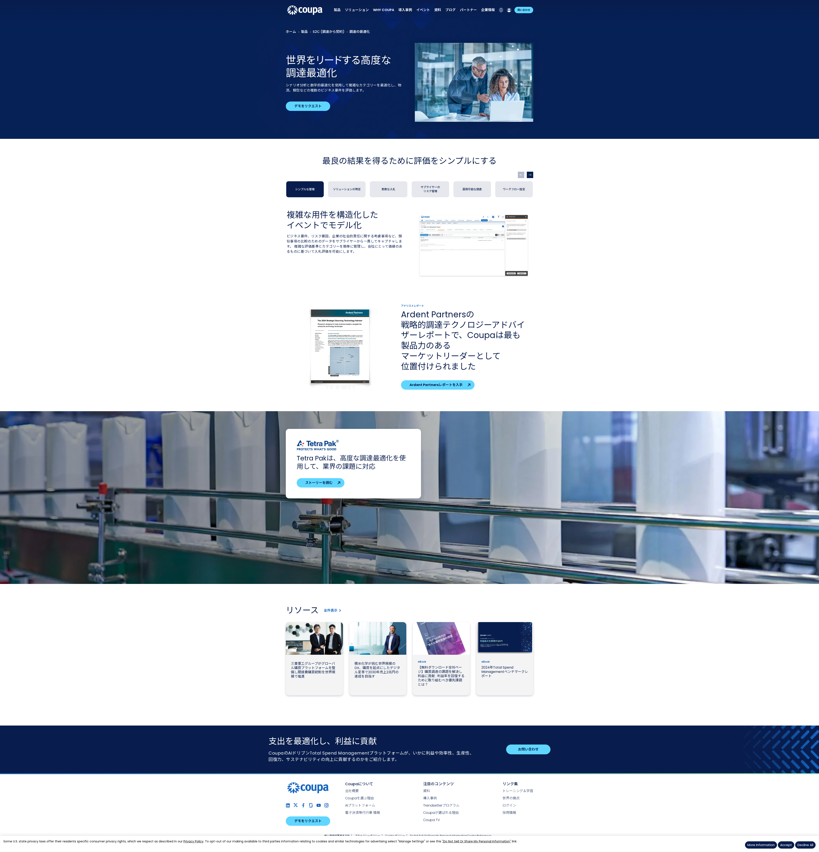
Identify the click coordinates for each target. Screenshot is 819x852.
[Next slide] (530, 175)
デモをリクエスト (308, 106)
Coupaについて (359, 784)
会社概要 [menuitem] (352, 790)
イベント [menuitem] (423, 9)
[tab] (305, 189)
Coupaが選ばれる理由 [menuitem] (441, 812)
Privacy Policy (193, 841)
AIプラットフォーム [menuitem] (360, 805)
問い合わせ (523, 10)
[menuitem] (383, 9)
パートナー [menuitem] (468, 9)
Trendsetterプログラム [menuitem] (441, 805)
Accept (786, 845)
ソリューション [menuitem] (357, 9)
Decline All (805, 845)
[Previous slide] (521, 175)
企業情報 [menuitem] (488, 9)
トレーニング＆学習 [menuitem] (517, 790)
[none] (337, 10)
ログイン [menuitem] (509, 805)
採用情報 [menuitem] (509, 812)
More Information (761, 845)
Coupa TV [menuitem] (431, 819)
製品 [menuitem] (337, 9)
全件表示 (330, 610)
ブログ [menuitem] (450, 9)
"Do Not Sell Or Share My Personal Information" (476, 841)
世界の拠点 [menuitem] (511, 798)
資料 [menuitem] (437, 9)
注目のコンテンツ (438, 784)
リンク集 (510, 784)
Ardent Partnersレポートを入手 (436, 384)
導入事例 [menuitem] (405, 9)
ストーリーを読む (319, 482)
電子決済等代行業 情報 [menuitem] (362, 812)
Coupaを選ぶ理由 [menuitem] (359, 798)
